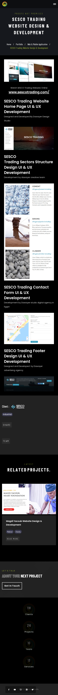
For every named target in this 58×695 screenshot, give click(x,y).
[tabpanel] (29, 516)
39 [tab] (47, 551)
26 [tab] (47, 547)
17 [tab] (10, 547)
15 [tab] (2, 547)
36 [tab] (35, 551)
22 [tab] (31, 547)
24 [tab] (39, 547)
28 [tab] (55, 547)
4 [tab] (14, 544)
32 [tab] (19, 551)
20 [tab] (23, 547)
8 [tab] (31, 544)
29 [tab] (6, 551)
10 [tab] (39, 544)
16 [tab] (6, 547)
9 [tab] (35, 544)
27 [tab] (51, 547)
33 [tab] (23, 551)
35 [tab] (31, 551)
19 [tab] (19, 547)
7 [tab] (27, 544)
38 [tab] (43, 551)
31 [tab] (14, 551)
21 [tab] (27, 547)
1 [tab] (2, 544)
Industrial (7, 414)
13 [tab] (51, 544)
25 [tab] (43, 547)
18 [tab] (14, 547)
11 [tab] (43, 544)
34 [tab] (27, 551)
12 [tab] (47, 544)
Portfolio (19, 44)
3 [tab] (10, 544)
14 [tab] (55, 544)
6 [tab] (23, 544)
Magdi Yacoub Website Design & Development (24, 523)
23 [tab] (35, 547)
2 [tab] (6, 544)
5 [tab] (19, 544)
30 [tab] (10, 551)
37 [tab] (39, 551)
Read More (13, 539)
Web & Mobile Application (37, 44)
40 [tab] (51, 551)
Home (9, 44)
